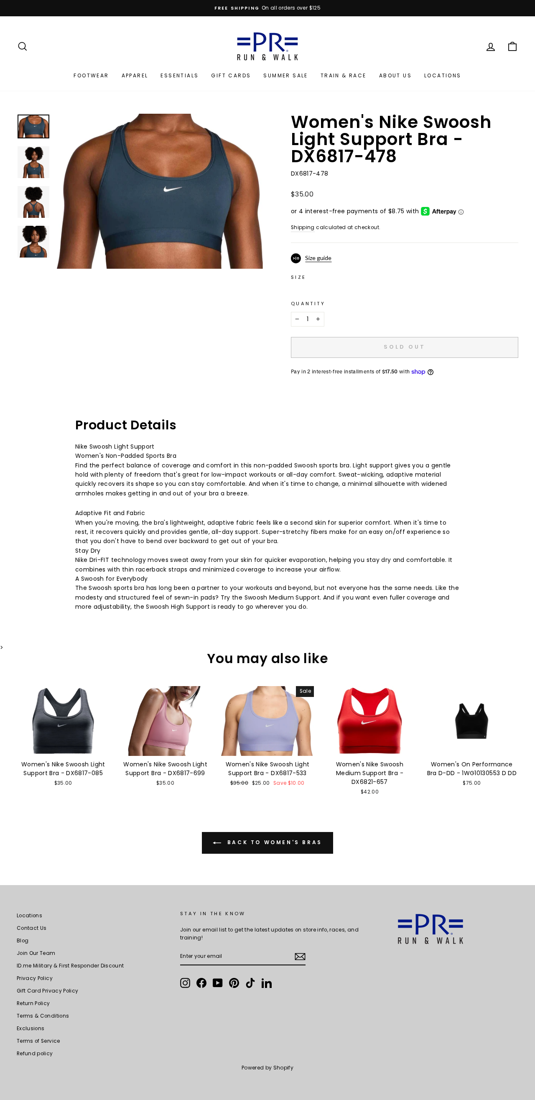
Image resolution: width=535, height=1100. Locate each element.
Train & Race (344, 75)
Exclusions (31, 1028)
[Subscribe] (300, 957)
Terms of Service (38, 1041)
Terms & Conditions (43, 1016)
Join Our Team (36, 953)
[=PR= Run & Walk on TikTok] (250, 983)
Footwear (91, 75)
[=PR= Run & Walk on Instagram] (185, 983)
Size (298, 277)
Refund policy (35, 1053)
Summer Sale (285, 75)
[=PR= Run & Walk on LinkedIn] (267, 983)
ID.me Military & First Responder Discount (70, 965)
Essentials (179, 75)
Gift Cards (231, 75)
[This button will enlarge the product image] (159, 191)
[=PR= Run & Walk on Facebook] (201, 983)
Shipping (303, 227)
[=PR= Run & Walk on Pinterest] (234, 983)
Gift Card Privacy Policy (47, 991)
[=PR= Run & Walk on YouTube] (218, 983)
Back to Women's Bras (273, 842)
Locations (442, 75)
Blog (22, 940)
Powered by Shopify (267, 1067)
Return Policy (33, 1003)
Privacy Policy (35, 978)
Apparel (135, 75)
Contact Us (32, 928)
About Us (395, 75)
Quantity (308, 303)
